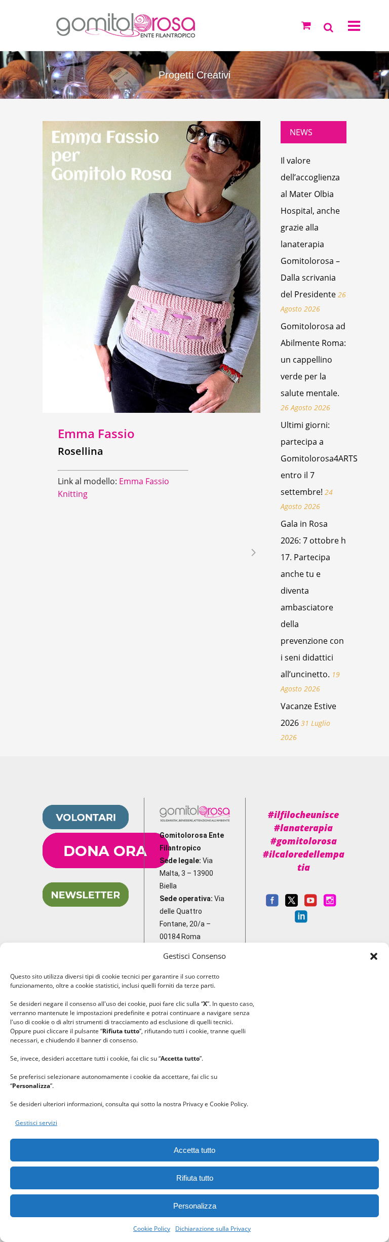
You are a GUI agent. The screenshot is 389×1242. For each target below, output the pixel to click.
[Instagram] (330, 904)
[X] (291, 904)
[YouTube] (310, 904)
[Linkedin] (301, 920)
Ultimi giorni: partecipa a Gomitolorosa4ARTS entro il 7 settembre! (319, 458)
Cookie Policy (151, 1228)
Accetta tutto (194, 1150)
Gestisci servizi (36, 1122)
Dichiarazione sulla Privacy (213, 1228)
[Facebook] (272, 904)
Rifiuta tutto (194, 1178)
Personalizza (194, 1205)
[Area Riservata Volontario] (86, 827)
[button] (374, 956)
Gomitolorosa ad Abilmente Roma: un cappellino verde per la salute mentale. (313, 360)
